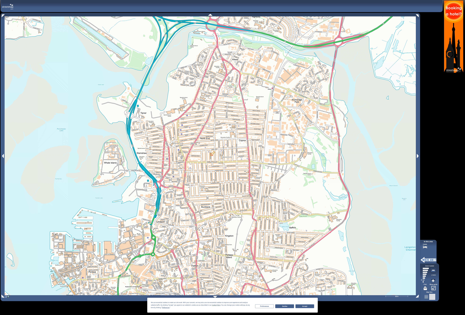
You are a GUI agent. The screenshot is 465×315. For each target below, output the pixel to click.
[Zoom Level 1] (425, 282)
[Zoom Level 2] (425, 280)
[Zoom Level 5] (425, 274)
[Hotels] (425, 247)
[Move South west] (2, 296)
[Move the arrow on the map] (433, 287)
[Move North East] (418, 15)
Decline (284, 306)
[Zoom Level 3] (425, 278)
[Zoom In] (433, 281)
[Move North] (210, 14)
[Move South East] (418, 296)
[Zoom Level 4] (425, 276)
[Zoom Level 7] (425, 270)
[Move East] (418, 156)
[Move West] (3, 156)
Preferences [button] (166, 307)
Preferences (264, 306)
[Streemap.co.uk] (8, 5)
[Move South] (215, 296)
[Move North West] (3, 15)
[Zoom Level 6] (425, 272)
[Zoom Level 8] (425, 268)
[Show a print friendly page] (425, 287)
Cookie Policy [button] (216, 305)
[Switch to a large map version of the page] (430, 296)
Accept (304, 306)
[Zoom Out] (433, 270)
